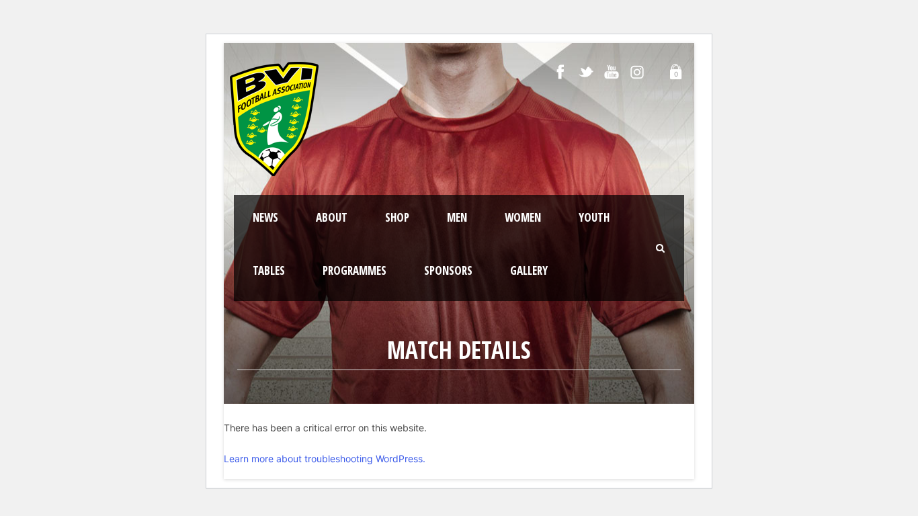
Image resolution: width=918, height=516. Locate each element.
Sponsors (448, 270)
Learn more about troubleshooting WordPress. (324, 458)
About (331, 217)
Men (457, 217)
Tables (269, 270)
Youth (594, 217)
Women (523, 217)
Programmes (354, 270)
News (265, 217)
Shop (397, 217)
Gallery (529, 270)
